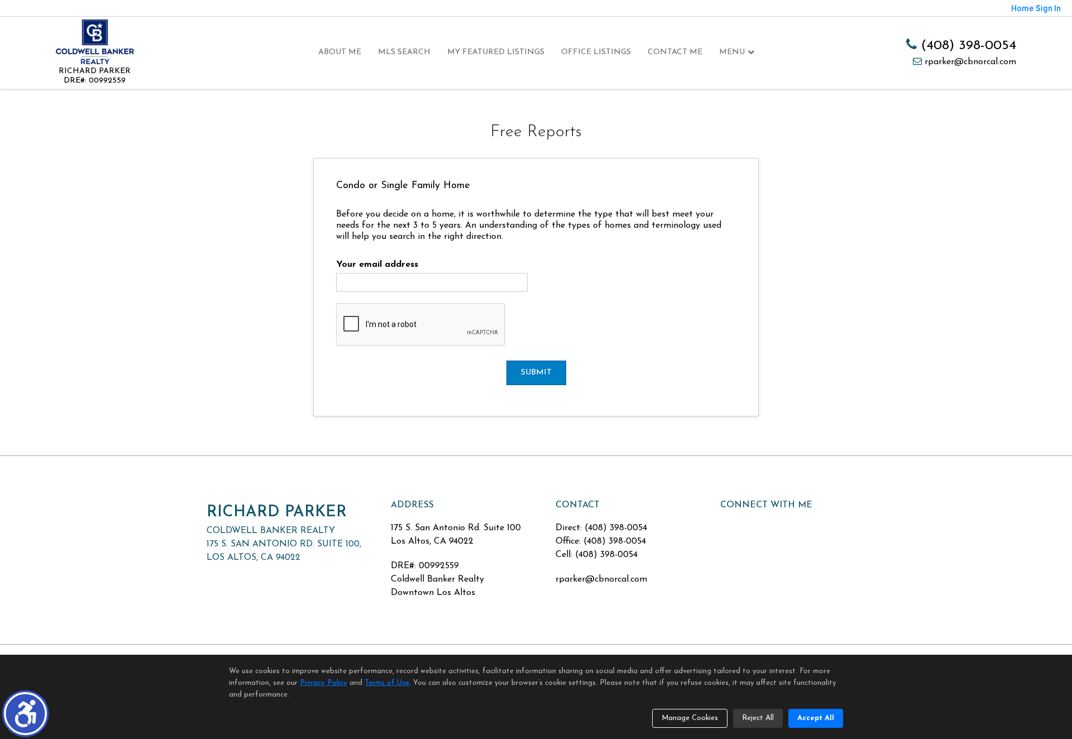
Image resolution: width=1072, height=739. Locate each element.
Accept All (815, 718)
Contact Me (675, 52)
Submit (536, 372)
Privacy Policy (323, 683)
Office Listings (596, 52)
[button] (25, 713)
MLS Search (404, 52)
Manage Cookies (690, 718)
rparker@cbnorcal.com (969, 61)
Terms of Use (387, 683)
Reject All (758, 718)
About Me (339, 52)
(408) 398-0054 (966, 45)
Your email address (377, 264)
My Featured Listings (495, 52)
